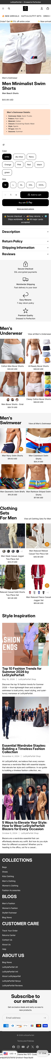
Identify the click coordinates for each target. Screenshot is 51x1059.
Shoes (5, 872)
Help (4, 949)
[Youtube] (23, 1046)
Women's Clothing (10, 885)
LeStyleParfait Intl (10, 971)
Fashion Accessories (11, 890)
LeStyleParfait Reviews (12, 985)
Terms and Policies (25, 1041)
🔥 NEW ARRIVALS (10, 16)
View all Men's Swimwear (40, 423)
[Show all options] (22, 551)
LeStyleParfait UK (10, 967)
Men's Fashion (8, 903)
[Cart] (48, 8)
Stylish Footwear (9, 913)
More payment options (25, 209)
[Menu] (3, 8)
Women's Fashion (10, 908)
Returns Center (9, 935)
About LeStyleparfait (11, 976)
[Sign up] (45, 1018)
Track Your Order (10, 930)
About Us (6, 944)
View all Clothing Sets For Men (37, 519)
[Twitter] (32, 1046)
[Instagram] (18, 1046)
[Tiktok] (28, 1046)
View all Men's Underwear (39, 334)
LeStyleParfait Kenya (11, 981)
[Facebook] (13, 1046)
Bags (4, 867)
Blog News (7, 917)
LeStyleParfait (28, 1035)
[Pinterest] (37, 1046)
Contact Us (7, 940)
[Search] (9, 8)
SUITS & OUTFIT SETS (31, 16)
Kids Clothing (8, 876)
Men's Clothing (9, 881)
